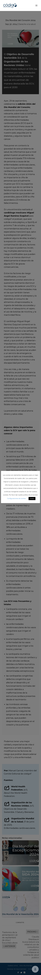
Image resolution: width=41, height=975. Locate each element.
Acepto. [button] (32, 498)
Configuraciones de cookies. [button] (16, 498)
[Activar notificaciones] (35, 969)
